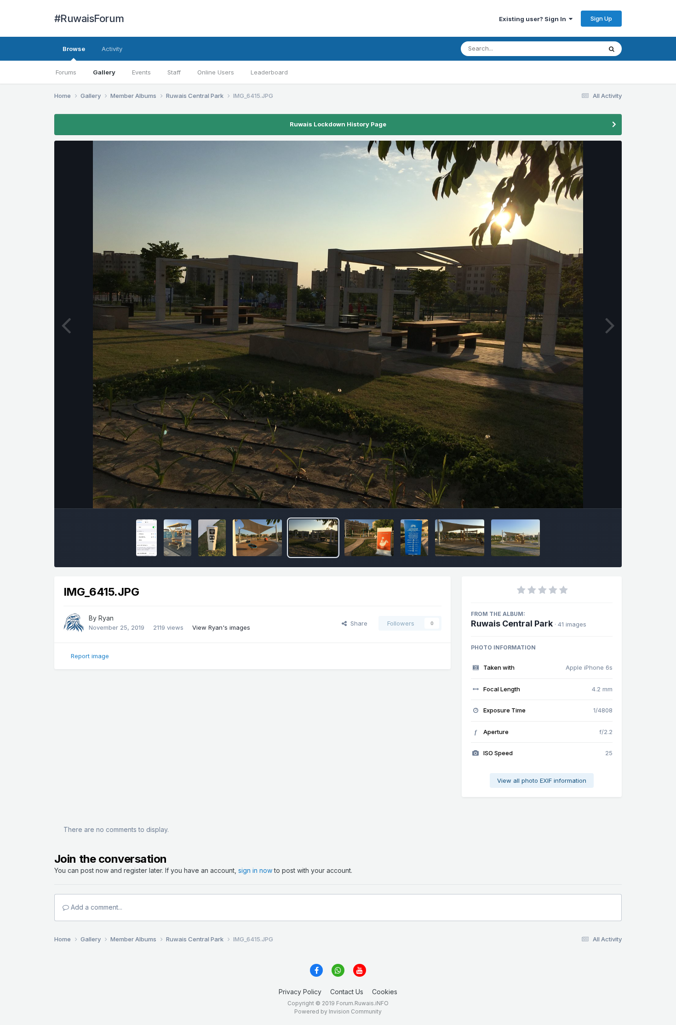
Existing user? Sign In (534, 19)
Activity (112, 48)
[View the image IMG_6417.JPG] (212, 537)
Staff (174, 72)
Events (141, 72)
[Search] (612, 48)
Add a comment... (95, 907)
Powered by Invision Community (338, 1011)
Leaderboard (269, 72)
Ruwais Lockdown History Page (338, 124)
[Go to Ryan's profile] (73, 623)
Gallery (104, 72)
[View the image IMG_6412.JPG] (369, 537)
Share (357, 623)
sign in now (255, 870)
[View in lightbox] (338, 324)
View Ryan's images (221, 627)
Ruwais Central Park (512, 623)
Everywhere (573, 48)
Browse (74, 48)
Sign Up (601, 18)
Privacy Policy (300, 992)
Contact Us (346, 992)
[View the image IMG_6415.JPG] (313, 537)
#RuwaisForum (89, 18)
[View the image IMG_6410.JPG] (414, 537)
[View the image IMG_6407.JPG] (459, 537)
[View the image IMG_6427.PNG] (146, 537)
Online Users (215, 72)
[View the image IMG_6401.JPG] (515, 537)
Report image (90, 656)
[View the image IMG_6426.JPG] (177, 537)
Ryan (106, 618)
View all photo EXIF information (541, 780)
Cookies (384, 992)
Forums (66, 72)
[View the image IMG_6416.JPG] (257, 537)
